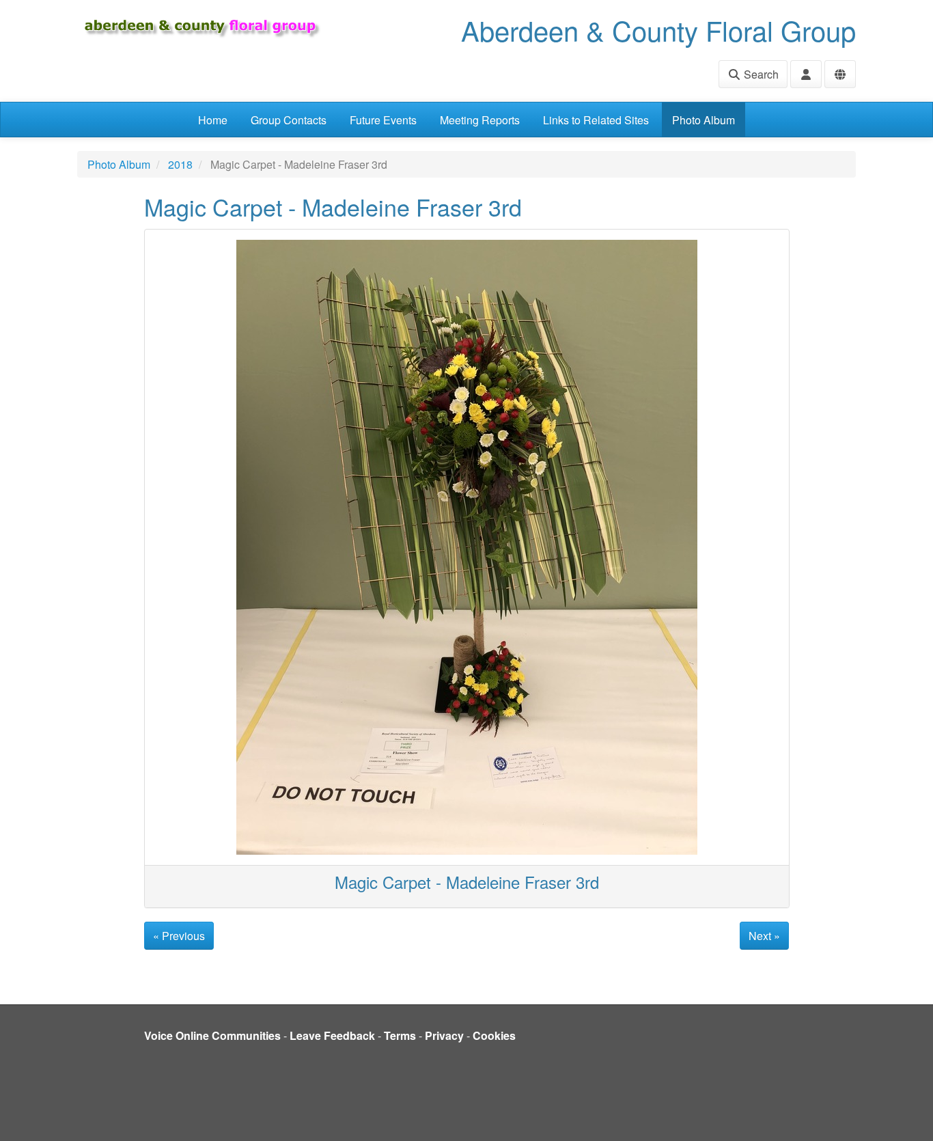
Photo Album (703, 120)
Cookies (494, 1035)
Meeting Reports (480, 120)
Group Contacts (288, 120)
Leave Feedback (332, 1035)
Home (212, 120)
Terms (400, 1035)
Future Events (383, 120)
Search (760, 74)
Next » (764, 936)
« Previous (179, 936)
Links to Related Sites (596, 120)
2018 (180, 164)
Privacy (444, 1035)
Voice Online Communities (212, 1035)
